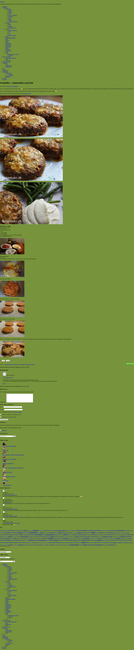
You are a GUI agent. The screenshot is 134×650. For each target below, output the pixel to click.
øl (108, 544)
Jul (3, 634)
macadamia (23, 538)
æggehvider (98, 544)
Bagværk (8, 581)
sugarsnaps (131, 542)
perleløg (47, 540)
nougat (108, 538)
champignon (14, 532)
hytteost (128, 534)
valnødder (39, 544)
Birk (75, 530)
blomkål (84, 530)
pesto (59, 540)
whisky (61, 544)
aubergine (51, 530)
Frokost (7, 601)
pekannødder (42, 540)
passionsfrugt (13, 540)
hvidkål (93, 534)
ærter (103, 544)
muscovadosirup (92, 538)
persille (56, 540)
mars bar (70, 538)
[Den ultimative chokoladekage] (4, 444)
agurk (8, 530)
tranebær (30, 544)
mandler (50, 538)
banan (63, 530)
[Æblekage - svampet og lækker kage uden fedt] (4, 466)
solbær (87, 542)
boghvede (103, 530)
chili (28, 532)
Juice (7, 603)
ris (111, 540)
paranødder (130, 538)
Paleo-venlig (8, 606)
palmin (126, 538)
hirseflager (70, 534)
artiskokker (40, 530)
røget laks (36, 542)
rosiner (124, 540)
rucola (127, 540)
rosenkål (120, 540)
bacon (59, 530)
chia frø (24, 532)
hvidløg (97, 534)
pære (89, 540)
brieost (107, 530)
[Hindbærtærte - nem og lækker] (4, 458)
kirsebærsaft (66, 536)
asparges (46, 530)
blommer (95, 530)
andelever (30, 530)
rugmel (7, 542)
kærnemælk (128, 536)
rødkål (23, 542)
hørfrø (132, 534)
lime (15, 538)
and (28, 530)
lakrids (1, 538)
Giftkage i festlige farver (8, 463)
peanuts (26, 540)
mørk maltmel (104, 538)
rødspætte (27, 542)
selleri (50, 542)
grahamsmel (128, 532)
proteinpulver (84, 540)
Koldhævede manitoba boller (10, 495)
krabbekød (114, 536)
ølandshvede (112, 544)
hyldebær (124, 534)
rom (113, 540)
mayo (78, 538)
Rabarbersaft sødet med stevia (10, 516)
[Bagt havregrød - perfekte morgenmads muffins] (4, 453)
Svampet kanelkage (7, 485)
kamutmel (38, 536)
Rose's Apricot (116, 540)
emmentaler (74, 532)
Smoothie (8, 610)
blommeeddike (90, 530)
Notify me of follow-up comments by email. (11, 414)
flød (90, 532)
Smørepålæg (8, 611)
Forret (7, 600)
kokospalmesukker (94, 536)
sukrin (1, 544)
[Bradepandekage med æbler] (4, 475)
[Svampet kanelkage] (4, 484)
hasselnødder (50, 534)
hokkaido (74, 534)
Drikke (7, 597)
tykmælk (35, 544)
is (4, 536)
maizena (28, 538)
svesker (6, 544)
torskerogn (26, 544)
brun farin (120, 530)
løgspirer (19, 538)
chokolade (33, 532)
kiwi (73, 536)
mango (55, 538)
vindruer (52, 544)
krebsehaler (118, 536)
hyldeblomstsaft (119, 534)
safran (44, 542)
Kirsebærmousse (8, 502)
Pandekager (8, 608)
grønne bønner (31, 534)
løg (25, 364)
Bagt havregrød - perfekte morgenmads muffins (13, 454)
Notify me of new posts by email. (9, 417)
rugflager (130, 540)
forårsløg (105, 532)
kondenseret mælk (107, 536)
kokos (76, 536)
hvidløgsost (101, 534)
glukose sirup (123, 532)
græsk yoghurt (19, 534)
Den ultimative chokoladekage (9, 446)
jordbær (10, 536)
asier (43, 530)
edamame (69, 532)
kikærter (57, 536)
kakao (26, 536)
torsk (23, 544)
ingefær (2, 536)
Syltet (7, 614)
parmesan (8, 540)
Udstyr (4, 635)
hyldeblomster (111, 534)
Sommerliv (5, 628)
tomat (20, 544)
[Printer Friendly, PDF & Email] (130, 363)
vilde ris (48, 544)
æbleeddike (81, 544)
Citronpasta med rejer (7, 472)
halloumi (43, 534)
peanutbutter (22, 540)
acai (6, 530)
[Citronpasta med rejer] (4, 471)
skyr (80, 542)
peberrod (37, 540)
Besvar (4, 383)
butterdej (125, 530)
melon (81, 538)
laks (11, 538)
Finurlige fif (5, 636)
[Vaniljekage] (4, 479)
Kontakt (4, 648)
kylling (122, 536)
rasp (105, 540)
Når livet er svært (6, 626)
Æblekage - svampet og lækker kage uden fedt (13, 467)
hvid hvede (89, 534)
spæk (117, 542)
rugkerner (2, 542)
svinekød (10, 544)
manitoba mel (60, 538)
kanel (42, 536)
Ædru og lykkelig (6, 620)
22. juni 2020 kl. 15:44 (8, 377)
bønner (1, 532)
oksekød (29, 364)
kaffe (22, 536)
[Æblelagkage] (4, 449)
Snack (7, 613)
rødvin (33, 542)
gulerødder (38, 534)
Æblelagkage (6, 450)
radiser (103, 540)
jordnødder (14, 536)
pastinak (18, 540)
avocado (56, 530)
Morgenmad (8, 605)
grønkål (25, 534)
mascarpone (74, 538)
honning (79, 534)
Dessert (7, 589)
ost (124, 538)
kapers (45, 536)
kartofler (52, 536)
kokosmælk (86, 536)
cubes (57, 532)
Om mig (4, 647)
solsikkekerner (97, 542)
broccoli (111, 530)
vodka (56, 544)
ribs (109, 540)
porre (74, 540)
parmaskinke (3, 540)
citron (42, 532)
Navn (1, 407)
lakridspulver (6, 538)
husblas (84, 534)
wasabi (58, 544)
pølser (92, 540)
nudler (111, 538)
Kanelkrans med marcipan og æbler (12, 523)
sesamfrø (58, 542)
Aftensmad (6, 364)
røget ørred (41, 542)
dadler (60, 532)
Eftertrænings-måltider (10, 599)
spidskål (110, 542)
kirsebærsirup (70, 536)
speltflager (106, 542)
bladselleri (79, 530)
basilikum (72, 530)
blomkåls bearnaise (27, 93)
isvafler (6, 536)
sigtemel (62, 542)
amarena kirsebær (19, 530)
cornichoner (46, 532)
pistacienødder (69, 540)
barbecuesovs (67, 530)
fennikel (79, 532)
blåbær (99, 530)
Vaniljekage (5, 480)
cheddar (22, 364)
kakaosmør (31, 536)
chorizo (38, 532)
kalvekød (34, 536)
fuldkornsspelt (111, 532)
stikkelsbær (126, 542)
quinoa (95, 540)
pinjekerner (62, 540)
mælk (99, 538)
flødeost (101, 532)
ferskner (84, 532)
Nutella (113, 538)
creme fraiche (51, 532)
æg (85, 544)
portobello (78, 540)
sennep (32, 364)
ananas (26, 530)
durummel (64, 532)
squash (119, 542)
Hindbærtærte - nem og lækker (9, 459)
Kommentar (3, 402)
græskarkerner (11, 534)
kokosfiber (80, 536)
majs (31, 538)
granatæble (2, 534)
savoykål (47, 542)
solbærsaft (91, 542)
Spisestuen (2, 1)
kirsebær (61, 536)
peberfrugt (31, 540)
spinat (114, 542)
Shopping (8, 644)
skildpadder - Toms (72, 542)
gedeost (117, 532)
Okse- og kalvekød (14, 364)
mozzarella (86, 538)
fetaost (87, 532)
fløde (93, 532)
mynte (96, 538)
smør (84, 542)
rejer (107, 540)
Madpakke (8, 604)
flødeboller (97, 532)
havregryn (57, 534)
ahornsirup (12, 530)
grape (6, 534)
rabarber (99, 540)
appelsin (35, 530)
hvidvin (106, 534)
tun (33, 544)
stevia (123, 542)
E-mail (2, 409)
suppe (3, 544)
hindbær (65, 534)
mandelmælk (44, 538)
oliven (121, 538)
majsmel (34, 538)
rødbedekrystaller (17, 542)
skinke (77, 542)
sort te (102, 542)
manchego (38, 538)
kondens (100, 536)
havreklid (61, 534)
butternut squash (130, 530)
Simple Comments (18, 412)
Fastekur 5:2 (8, 639)
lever (13, 538)
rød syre (30, 542)
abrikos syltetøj (2, 530)
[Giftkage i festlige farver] (4, 462)
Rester (7, 609)
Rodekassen (5, 638)
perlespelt (51, 540)
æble (76, 545)
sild (64, 542)
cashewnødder (7, 532)
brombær (115, 530)
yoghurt (72, 545)
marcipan (66, 538)
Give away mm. (9, 643)
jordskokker (19, 536)
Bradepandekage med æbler (9, 476)
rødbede (11, 542)
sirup (67, 542)
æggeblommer (90, 544)
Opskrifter (5, 565)
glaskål (119, 532)
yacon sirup (65, 544)
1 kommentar (15, 86)
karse (48, 536)
